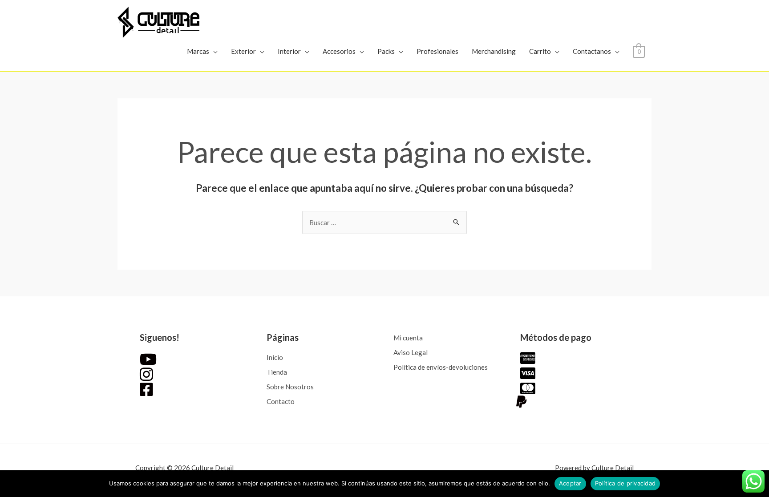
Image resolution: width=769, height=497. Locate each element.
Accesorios (339, 51)
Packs (386, 51)
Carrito (540, 51)
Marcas (198, 51)
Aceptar (570, 483)
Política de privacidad (625, 483)
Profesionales (437, 51)
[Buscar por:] (384, 222)
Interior (289, 51)
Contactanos (592, 51)
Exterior (243, 51)
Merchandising (494, 51)
